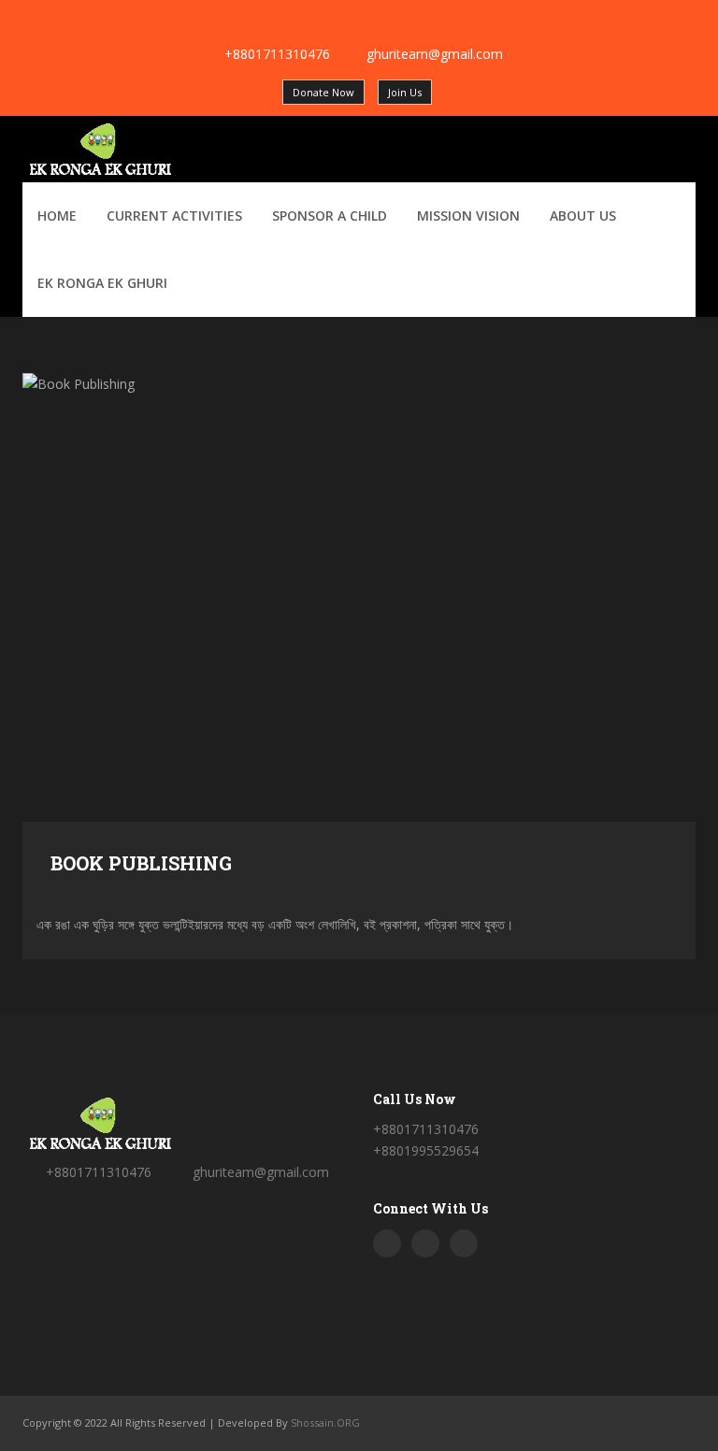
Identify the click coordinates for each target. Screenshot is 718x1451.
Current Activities (174, 215)
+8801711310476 (277, 54)
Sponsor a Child (329, 215)
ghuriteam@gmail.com (434, 54)
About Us (583, 215)
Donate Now (323, 92)
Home (57, 215)
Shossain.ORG (325, 1422)
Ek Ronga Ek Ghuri (102, 283)
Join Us (405, 92)
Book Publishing (141, 863)
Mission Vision (468, 215)
